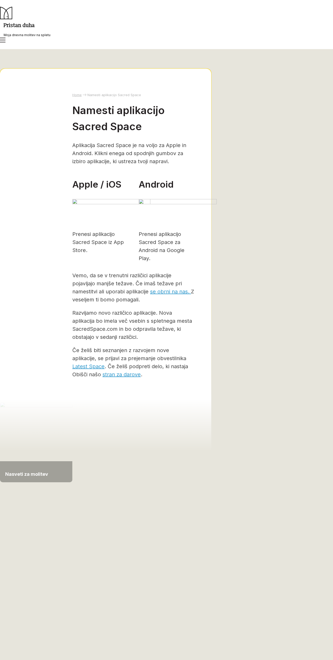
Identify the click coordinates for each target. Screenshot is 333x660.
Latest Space (88, 366)
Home (77, 95)
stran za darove (122, 374)
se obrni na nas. (170, 291)
